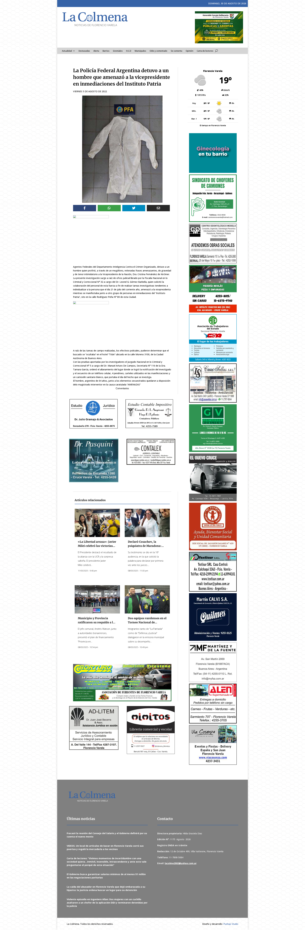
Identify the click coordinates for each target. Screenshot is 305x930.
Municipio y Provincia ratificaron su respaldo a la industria (96, 622)
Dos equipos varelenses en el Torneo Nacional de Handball (147, 622)
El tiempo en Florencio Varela (213, 125)
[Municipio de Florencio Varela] (212, 153)
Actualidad (67, 51)
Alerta (96, 51)
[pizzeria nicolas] (212, 289)
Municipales (140, 51)
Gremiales (118, 51)
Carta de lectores (205, 51)
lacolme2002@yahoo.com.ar (181, 863)
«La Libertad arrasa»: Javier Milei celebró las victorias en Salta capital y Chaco (97, 546)
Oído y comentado (158, 51)
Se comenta (176, 51)
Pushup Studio (230, 923)
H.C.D (128, 51)
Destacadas (84, 51)
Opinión (189, 51)
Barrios (106, 51)
